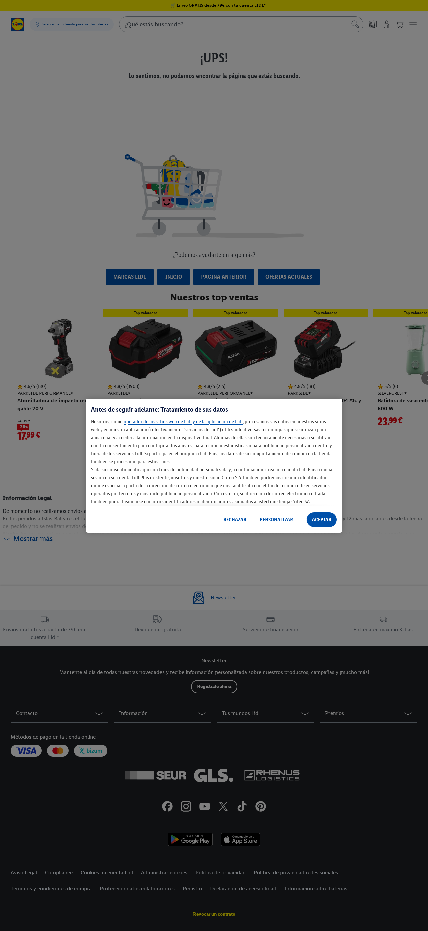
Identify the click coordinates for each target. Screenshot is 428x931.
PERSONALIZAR (276, 519)
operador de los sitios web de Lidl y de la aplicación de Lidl (183, 421)
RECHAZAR (234, 519)
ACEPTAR (321, 519)
